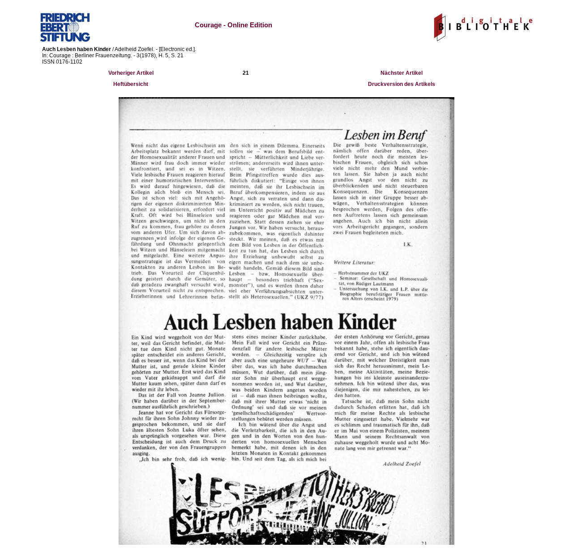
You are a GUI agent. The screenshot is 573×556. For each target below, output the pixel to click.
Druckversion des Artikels (401, 84)
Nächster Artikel (402, 73)
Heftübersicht (130, 84)
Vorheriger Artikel (131, 73)
